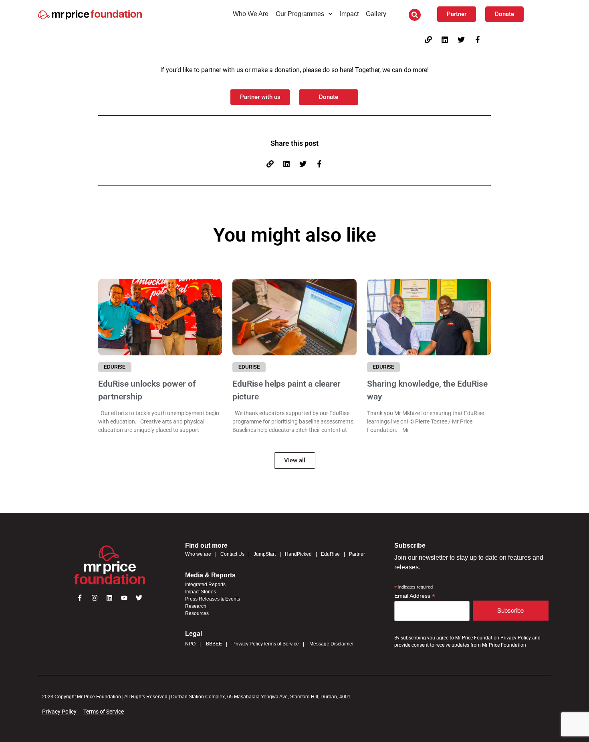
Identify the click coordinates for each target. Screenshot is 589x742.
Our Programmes (300, 13)
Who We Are (250, 13)
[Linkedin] (445, 39)
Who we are (198, 554)
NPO (190, 644)
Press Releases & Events (212, 599)
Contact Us (232, 554)
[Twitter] (461, 39)
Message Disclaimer (331, 644)
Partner (357, 554)
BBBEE (214, 644)
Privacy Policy (247, 644)
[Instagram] (94, 597)
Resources (197, 613)
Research (195, 606)
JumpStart (265, 554)
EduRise (330, 554)
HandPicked (298, 554)
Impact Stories (200, 592)
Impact (349, 13)
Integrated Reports (205, 584)
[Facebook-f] (477, 39)
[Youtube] (124, 597)
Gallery (376, 13)
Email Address (414, 596)
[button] (415, 15)
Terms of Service (281, 644)
